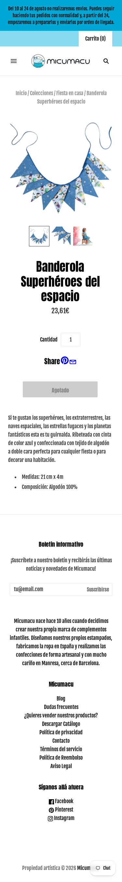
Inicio (21, 93)
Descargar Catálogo (61, 724)
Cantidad (49, 339)
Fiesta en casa (69, 93)
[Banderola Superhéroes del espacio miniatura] (39, 236)
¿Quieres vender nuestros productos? (61, 715)
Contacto (61, 741)
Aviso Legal (61, 766)
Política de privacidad (61, 732)
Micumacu (87, 868)
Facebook (63, 801)
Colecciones (41, 93)
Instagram (64, 818)
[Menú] (14, 61)
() (95, 38)
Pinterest (63, 809)
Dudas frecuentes (61, 707)
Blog (61, 698)
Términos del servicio (61, 749)
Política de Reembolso (61, 757)
